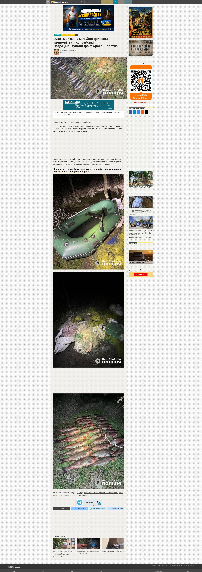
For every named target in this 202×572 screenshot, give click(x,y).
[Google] (138, 112)
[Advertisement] (88, 146)
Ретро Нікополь (106, 2)
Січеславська (90, 2)
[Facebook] (130, 112)
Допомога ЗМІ (173, 565)
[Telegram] (134, 112)
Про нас (185, 565)
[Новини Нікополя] (59, 3)
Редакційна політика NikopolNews (160, 565)
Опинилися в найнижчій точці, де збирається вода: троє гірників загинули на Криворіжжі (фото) (88, 551)
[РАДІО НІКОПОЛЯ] (141, 48)
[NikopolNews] (88, 502)
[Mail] (146, 112)
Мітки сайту (191, 565)
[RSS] (142, 112)
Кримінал (72, 34)
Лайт (115, 2)
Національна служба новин (143, 237)
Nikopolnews (86, 122)
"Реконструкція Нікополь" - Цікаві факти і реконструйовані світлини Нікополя (140, 187)
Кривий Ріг (66, 34)
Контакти (179, 565)
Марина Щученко (67, 50)
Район (81, 2)
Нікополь (74, 2)
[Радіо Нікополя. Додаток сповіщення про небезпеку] (141, 22)
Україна (98, 2)
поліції (70, 122)
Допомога (128, 2)
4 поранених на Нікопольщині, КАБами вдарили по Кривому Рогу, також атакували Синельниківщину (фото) (113, 551)
